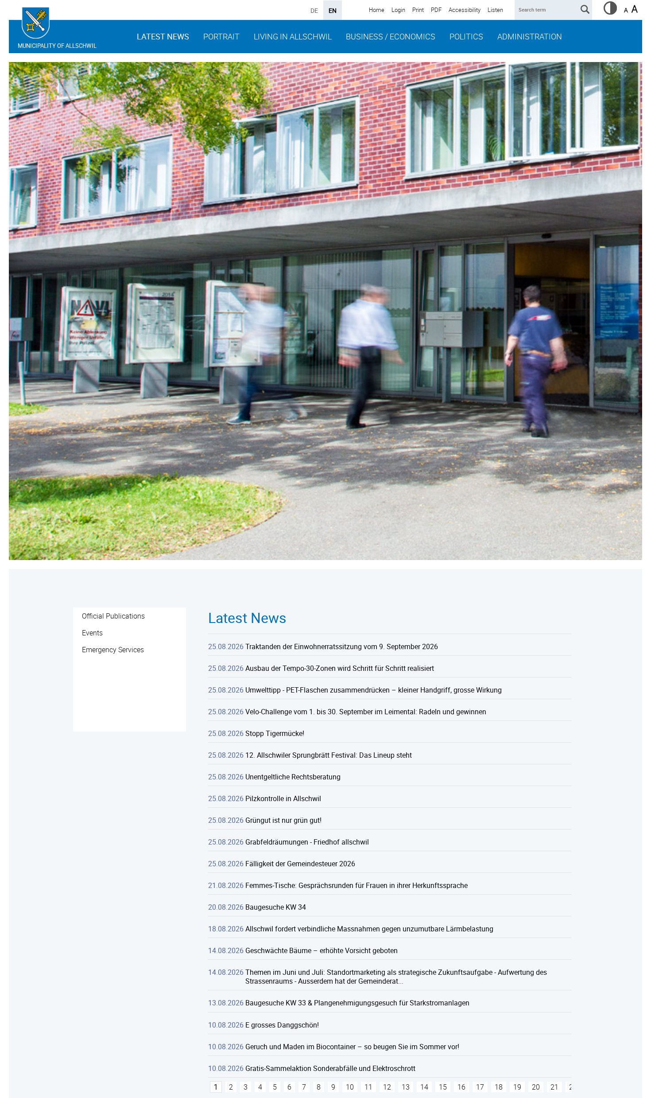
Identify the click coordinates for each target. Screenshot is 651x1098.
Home (376, 10)
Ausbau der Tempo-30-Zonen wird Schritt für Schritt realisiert (339, 668)
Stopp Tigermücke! (274, 733)
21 (554, 1087)
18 (499, 1087)
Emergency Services (113, 649)
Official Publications (113, 616)
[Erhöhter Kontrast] (610, 12)
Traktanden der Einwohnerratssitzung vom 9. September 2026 (341, 646)
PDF (436, 10)
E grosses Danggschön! (282, 1024)
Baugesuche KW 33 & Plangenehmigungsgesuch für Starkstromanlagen (357, 1002)
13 (406, 1087)
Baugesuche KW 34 (275, 907)
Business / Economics (390, 36)
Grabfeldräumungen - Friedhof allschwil (307, 841)
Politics (466, 36)
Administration (529, 36)
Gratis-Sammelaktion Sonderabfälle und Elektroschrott (330, 1068)
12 (387, 1087)
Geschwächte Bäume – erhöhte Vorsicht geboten (321, 950)
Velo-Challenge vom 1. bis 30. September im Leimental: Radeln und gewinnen (365, 711)
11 (368, 1087)
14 (424, 1087)
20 (536, 1087)
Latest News (163, 36)
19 (517, 1087)
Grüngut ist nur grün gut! (283, 820)
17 (480, 1087)
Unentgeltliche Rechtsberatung (293, 776)
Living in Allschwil (293, 36)
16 (461, 1087)
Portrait (221, 36)
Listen (495, 10)
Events (92, 633)
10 (350, 1087)
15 (443, 1087)
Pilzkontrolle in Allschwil (283, 798)
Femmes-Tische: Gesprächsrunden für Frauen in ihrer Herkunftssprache (356, 885)
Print (418, 10)
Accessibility (464, 10)
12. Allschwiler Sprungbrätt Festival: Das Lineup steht (328, 755)
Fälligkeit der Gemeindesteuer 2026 (300, 863)
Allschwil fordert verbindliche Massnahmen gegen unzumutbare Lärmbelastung (369, 928)
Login (398, 10)
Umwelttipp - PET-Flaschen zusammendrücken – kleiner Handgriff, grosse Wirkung (373, 689)
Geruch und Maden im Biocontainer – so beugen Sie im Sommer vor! (352, 1046)
